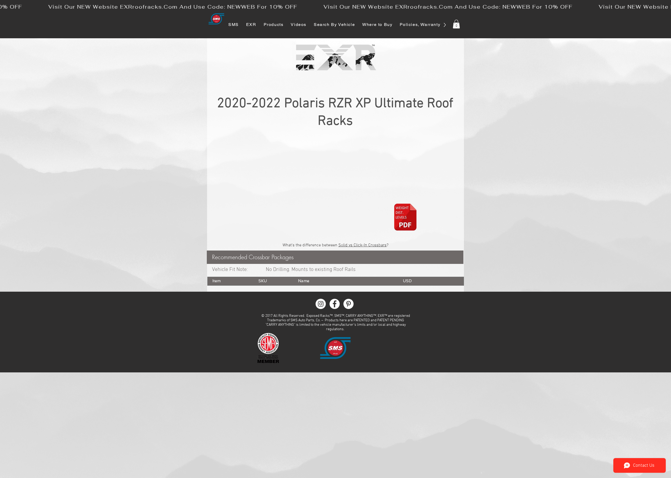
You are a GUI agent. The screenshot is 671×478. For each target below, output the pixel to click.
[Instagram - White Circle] (321, 304)
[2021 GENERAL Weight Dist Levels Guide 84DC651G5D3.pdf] (405, 217)
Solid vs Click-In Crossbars (362, 245)
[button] (456, 24)
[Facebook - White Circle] (334, 304)
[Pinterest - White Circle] (348, 304)
